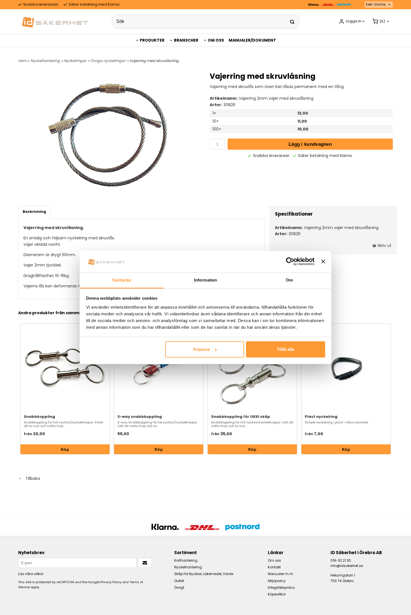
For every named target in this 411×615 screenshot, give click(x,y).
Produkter (152, 40)
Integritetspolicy (281, 587)
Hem (22, 60)
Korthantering (185, 560)
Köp (65, 449)
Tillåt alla (285, 349)
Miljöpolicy (277, 580)
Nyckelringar (75, 60)
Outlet (179, 580)
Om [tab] (289, 280)
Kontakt (274, 567)
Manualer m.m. (281, 573)
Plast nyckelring (321, 416)
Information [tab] (205, 280)
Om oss (216, 40)
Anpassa (201, 349)
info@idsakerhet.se (346, 565)
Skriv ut (383, 245)
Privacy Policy (110, 582)
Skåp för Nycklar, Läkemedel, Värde (203, 573)
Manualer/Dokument (252, 40)
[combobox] (378, 5)
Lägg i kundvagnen (310, 144)
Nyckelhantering (45, 60)
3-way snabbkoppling (139, 416)
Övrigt (179, 587)
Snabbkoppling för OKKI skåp (240, 416)
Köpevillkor (277, 594)
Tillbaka (31, 478)
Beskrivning (34, 211)
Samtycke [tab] (121, 280)
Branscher (186, 40)
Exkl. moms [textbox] (376, 5)
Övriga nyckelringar (108, 60)
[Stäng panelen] (323, 261)
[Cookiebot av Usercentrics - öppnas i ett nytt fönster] (290, 261)
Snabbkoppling (39, 416)
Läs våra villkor (30, 573)
